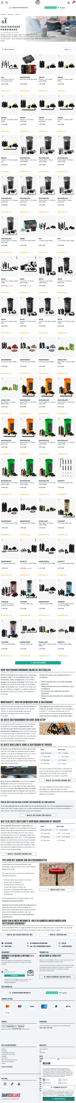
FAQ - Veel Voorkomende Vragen (40, 946)
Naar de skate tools (57, 890)
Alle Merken (42, 1052)
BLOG (41, 1056)
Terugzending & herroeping (8, 1052)
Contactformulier (25, 1029)
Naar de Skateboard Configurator (38, 815)
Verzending (8, 943)
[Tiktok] (12, 1084)
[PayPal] (56, 1007)
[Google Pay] (8, 1013)
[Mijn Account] (68, 2)
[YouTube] (19, 1084)
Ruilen (64, 943)
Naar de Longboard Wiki (58, 935)
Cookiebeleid (61, 1095)
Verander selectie (60, 1087)
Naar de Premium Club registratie (58, 977)
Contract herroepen (6, 1067)
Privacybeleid (69, 1095)
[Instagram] (5, 1084)
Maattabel (8, 946)
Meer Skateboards (39, 663)
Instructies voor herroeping (8, 1054)
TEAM (41, 1059)
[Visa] (32, 1007)
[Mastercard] (8, 1007)
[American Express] (44, 1007)
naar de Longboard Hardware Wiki (19, 854)
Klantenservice (67, 946)
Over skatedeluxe (43, 1049)
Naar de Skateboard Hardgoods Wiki (20, 935)
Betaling (3, 1049)
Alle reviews (4, 1058)
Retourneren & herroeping (38, 943)
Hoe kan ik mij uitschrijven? (10, 982)
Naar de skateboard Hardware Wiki (58, 781)
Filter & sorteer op (9, 49)
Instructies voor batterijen (7, 1061)
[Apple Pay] (68, 1007)
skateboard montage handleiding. (13, 901)
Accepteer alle (60, 1099)
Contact (3, 1063)
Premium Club (43, 952)
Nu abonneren (14, 975)
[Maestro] (20, 1007)
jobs (40, 1051)
